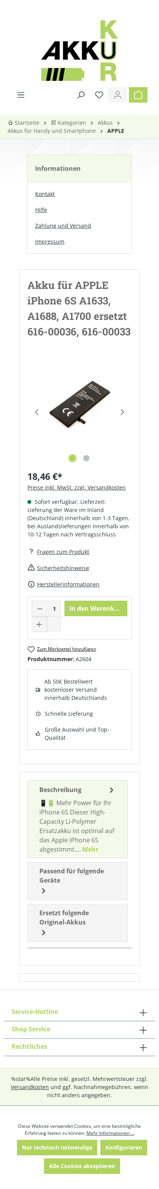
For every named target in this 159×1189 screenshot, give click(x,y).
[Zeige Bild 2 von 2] (86, 458)
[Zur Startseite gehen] (79, 50)
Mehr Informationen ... (110, 1133)
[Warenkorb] (138, 95)
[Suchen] (80, 95)
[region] (79, 412)
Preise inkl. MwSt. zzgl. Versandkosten (76, 487)
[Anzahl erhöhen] (39, 624)
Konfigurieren (123, 1147)
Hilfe (41, 209)
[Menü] (21, 95)
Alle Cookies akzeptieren (82, 1166)
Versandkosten (30, 1087)
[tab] (77, 819)
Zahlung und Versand (63, 225)
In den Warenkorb (97, 608)
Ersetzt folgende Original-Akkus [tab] (64, 917)
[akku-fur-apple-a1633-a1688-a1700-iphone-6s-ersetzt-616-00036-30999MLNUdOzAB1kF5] (79, 404)
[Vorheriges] (36, 412)
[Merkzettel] (99, 95)
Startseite (26, 122)
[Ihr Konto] (117, 95)
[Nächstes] (122, 412)
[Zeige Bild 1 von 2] (72, 458)
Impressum (49, 241)
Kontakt (45, 194)
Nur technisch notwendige (57, 1147)
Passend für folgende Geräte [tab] (71, 876)
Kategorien (71, 122)
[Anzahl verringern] (40, 609)
